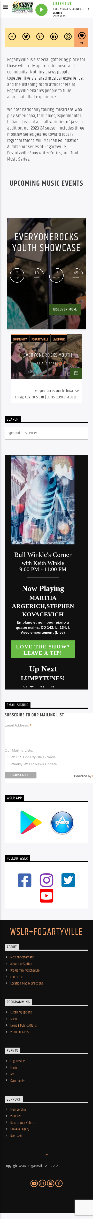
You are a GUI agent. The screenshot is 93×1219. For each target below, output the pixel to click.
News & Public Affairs (23, 1025)
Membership (18, 1109)
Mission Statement (22, 957)
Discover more (65, 309)
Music (13, 1019)
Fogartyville (40, 339)
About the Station (21, 964)
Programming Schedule (25, 970)
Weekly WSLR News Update (34, 764)
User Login (16, 1136)
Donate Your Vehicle (22, 1123)
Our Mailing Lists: (19, 750)
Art (12, 1074)
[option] (46, 368)
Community (20, 339)
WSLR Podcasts (19, 1032)
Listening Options (21, 1012)
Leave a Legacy (19, 1129)
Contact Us (16, 977)
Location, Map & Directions (26, 983)
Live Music (59, 339)
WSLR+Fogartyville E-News (33, 757)
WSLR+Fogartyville (46, 932)
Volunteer (16, 1116)
